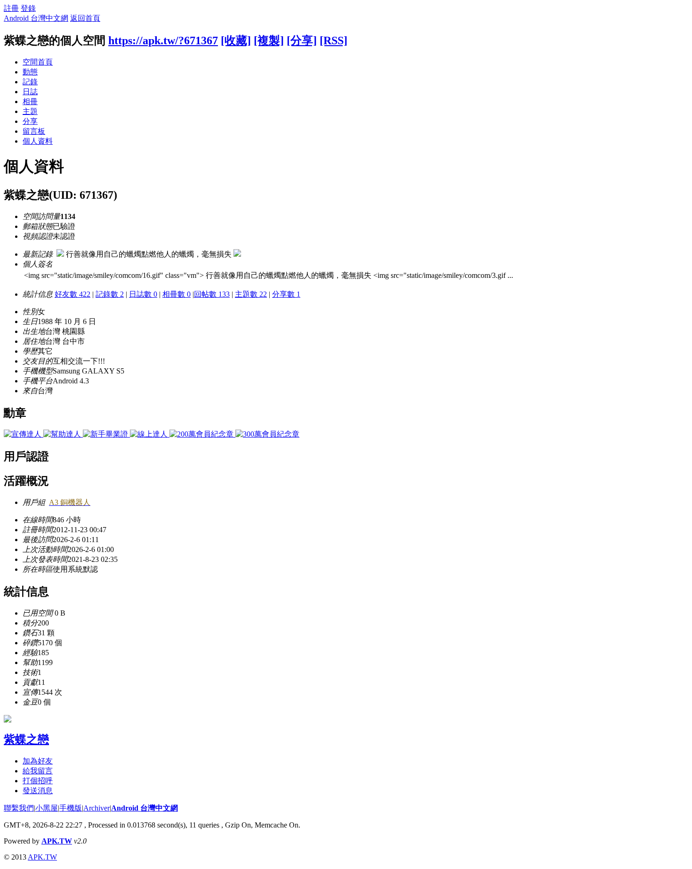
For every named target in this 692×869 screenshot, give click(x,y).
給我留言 (38, 771)
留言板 (34, 131)
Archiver (96, 808)
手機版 (70, 808)
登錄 (28, 8)
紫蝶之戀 (26, 739)
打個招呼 (38, 781)
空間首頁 (38, 62)
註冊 (11, 8)
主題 (30, 111)
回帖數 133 (212, 294)
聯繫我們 (19, 808)
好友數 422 (72, 294)
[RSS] (333, 40)
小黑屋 (46, 808)
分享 (30, 121)
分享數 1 (286, 294)
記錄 (30, 82)
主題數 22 (251, 294)
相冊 (30, 101)
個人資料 (38, 141)
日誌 (30, 92)
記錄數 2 (110, 294)
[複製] (269, 40)
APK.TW (56, 841)
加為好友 (38, 761)
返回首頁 (85, 18)
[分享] (302, 40)
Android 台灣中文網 (36, 18)
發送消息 (38, 791)
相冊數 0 (176, 294)
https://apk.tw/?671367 (163, 40)
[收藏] (236, 40)
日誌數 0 (143, 294)
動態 (30, 72)
